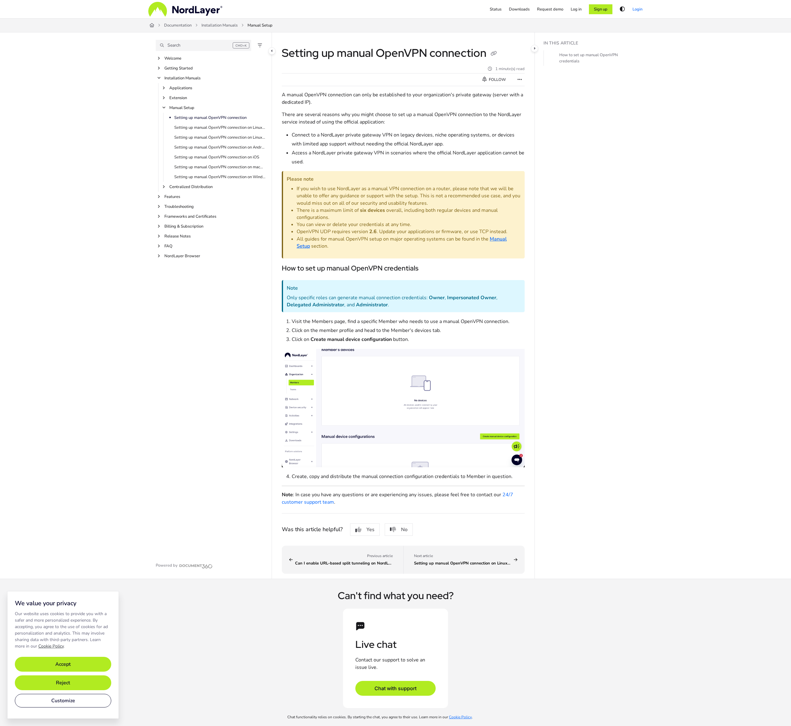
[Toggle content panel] (534, 48)
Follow (497, 79)
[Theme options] (622, 9)
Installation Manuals (219, 25)
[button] (203, 45)
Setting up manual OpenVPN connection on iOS (216, 157)
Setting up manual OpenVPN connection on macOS (219, 167)
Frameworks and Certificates (190, 216)
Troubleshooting (179, 206)
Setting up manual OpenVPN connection (210, 117)
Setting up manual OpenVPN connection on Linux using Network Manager (219, 137)
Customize (63, 700)
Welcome (172, 58)
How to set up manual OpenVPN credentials (588, 58)
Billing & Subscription (183, 226)
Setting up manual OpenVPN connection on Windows (219, 177)
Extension (178, 98)
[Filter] (260, 45)
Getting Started (178, 68)
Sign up (600, 9)
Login (637, 9)
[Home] (185, 9)
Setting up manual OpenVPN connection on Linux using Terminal (219, 127)
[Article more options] (520, 80)
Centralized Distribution (191, 187)
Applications (180, 88)
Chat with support (395, 688)
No (404, 529)
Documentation (178, 25)
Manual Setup (260, 25)
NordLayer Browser (182, 256)
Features (172, 196)
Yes (370, 529)
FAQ (168, 246)
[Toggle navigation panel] (272, 51)
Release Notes (177, 236)
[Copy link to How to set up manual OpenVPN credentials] (428, 269)
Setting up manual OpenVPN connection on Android (219, 147)
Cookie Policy (51, 646)
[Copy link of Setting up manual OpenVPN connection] (494, 54)
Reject (63, 682)
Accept (63, 664)
